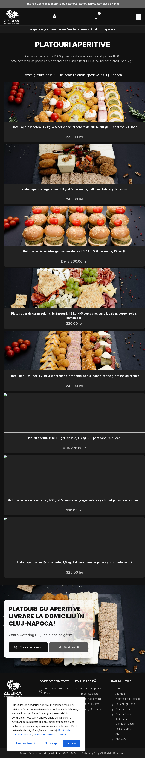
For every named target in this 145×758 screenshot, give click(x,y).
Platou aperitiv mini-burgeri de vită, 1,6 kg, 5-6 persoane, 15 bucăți (74, 438)
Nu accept (51, 743)
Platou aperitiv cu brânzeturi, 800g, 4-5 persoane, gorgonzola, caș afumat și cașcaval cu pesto (74, 500)
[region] (46, 724)
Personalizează (25, 743)
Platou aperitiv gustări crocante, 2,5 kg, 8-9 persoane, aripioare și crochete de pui (74, 562)
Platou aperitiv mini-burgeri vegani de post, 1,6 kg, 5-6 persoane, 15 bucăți (74, 251)
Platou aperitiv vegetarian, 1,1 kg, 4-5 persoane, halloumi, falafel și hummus (74, 189)
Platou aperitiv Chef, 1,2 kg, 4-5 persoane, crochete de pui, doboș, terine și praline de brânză (74, 376)
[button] (138, 17)
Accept (71, 743)
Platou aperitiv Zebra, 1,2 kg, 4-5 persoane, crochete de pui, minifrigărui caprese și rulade (74, 127)
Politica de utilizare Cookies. (50, 734)
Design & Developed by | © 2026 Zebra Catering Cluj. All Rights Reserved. (72, 753)
